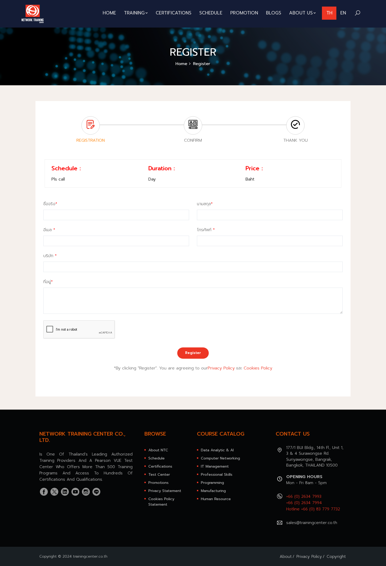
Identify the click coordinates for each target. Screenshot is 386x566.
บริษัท (50, 256)
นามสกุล (205, 204)
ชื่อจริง (50, 204)
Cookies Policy (258, 368)
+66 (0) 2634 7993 (303, 496)
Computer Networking (220, 458)
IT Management (215, 466)
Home (109, 12)
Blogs (273, 12)
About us (301, 12)
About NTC (158, 450)
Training (134, 12)
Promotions (158, 482)
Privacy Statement (164, 491)
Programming (212, 482)
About (286, 556)
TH (329, 12)
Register (193, 352)
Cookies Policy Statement (161, 501)
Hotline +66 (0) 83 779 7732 (313, 509)
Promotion (244, 12)
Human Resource (216, 499)
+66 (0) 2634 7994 (304, 503)
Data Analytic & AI (217, 450)
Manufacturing (213, 491)
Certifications (173, 12)
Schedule (210, 12)
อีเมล (49, 230)
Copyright (336, 556)
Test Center (159, 474)
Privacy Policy (221, 368)
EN (343, 12)
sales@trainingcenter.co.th (311, 523)
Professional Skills (216, 474)
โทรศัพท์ (206, 230)
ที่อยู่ (48, 282)
